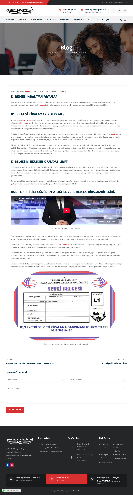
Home (49, 53)
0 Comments (53, 91)
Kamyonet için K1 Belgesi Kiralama (50, 452)
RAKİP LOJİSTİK (21, 192)
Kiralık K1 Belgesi (120, 455)
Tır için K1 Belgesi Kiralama (48, 444)
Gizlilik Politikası (106, 462)
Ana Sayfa (104, 444)
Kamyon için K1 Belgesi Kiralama (50, 448)
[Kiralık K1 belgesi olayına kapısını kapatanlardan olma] (72, 446)
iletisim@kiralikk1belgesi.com (28, 478)
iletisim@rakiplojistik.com (95, 10)
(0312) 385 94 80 (69, 10)
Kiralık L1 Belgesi (120, 458)
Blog (55, 53)
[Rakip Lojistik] (20, 11)
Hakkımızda (119, 444)
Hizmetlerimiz (105, 448)
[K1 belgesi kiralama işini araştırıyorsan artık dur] (72, 457)
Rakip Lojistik (38, 91)
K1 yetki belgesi (61, 245)
